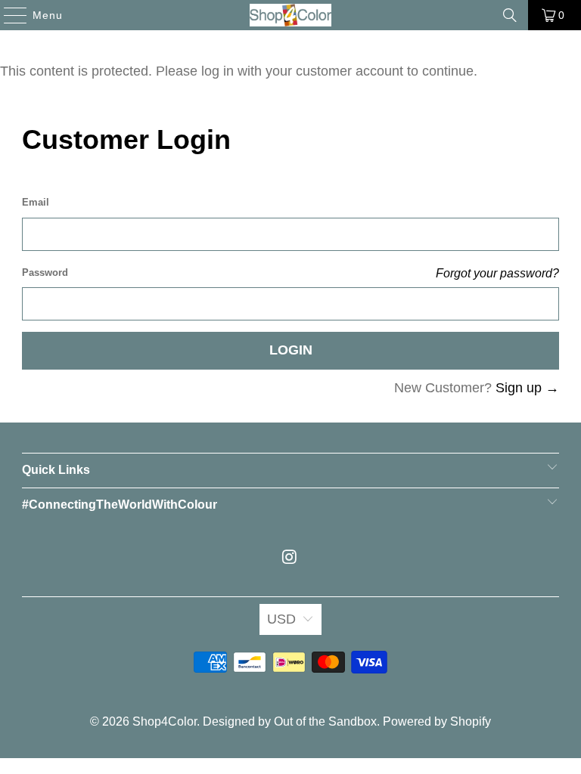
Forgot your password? (497, 273)
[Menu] (8, 15)
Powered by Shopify (437, 721)
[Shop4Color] (290, 15)
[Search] (510, 15)
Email (35, 202)
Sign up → (527, 387)
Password (45, 272)
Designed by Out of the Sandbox (290, 721)
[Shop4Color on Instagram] (289, 558)
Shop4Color (164, 721)
